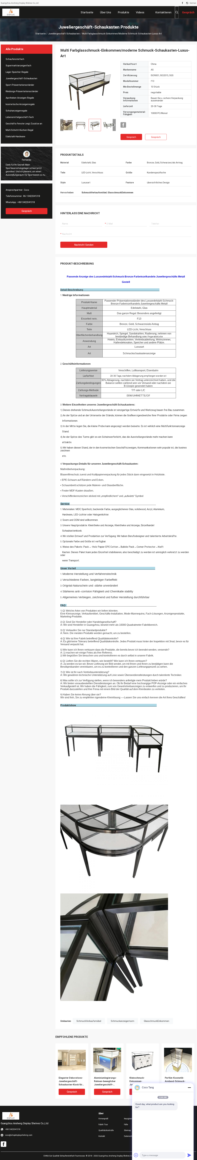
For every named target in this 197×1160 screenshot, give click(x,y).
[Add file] (136, 1155)
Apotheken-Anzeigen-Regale (20, 98)
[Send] (189, 1155)
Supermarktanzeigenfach (18, 65)
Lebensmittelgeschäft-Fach (20, 117)
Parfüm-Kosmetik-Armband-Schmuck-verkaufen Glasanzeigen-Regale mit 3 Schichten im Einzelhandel (178, 1081)
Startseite (40, 33)
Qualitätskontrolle (106, 1130)
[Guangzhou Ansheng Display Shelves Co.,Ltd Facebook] (182, 3)
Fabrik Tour (103, 1124)
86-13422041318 (31, 196)
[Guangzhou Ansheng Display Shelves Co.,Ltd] (10, 12)
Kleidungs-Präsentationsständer (22, 91)
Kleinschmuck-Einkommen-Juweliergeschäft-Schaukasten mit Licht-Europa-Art (141, 1081)
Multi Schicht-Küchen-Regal (19, 130)
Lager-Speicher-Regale (17, 72)
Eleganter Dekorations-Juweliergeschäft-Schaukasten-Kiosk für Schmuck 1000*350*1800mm (71, 1081)
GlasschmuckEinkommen (156, 1021)
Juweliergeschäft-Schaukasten (64, 33)
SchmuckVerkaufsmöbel (88, 1021)
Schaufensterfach (15, 59)
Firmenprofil (103, 1119)
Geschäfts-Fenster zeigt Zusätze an (24, 123)
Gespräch (27, 211)
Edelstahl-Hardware (15, 136)
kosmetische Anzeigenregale (20, 104)
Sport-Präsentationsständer (20, 85)
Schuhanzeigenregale (16, 110)
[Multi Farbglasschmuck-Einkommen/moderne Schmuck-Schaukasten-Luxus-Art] (88, 89)
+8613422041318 (26, 202)
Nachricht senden (83, 244)
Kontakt (101, 1136)
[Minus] (189, 1087)
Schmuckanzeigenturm (122, 1021)
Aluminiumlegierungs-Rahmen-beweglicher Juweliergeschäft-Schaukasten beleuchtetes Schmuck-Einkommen (106, 1081)
